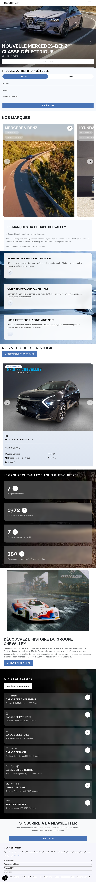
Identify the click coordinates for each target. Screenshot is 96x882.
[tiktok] (15, 855)
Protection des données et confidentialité (37, 877)
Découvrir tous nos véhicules (19, 354)
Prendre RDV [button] (8, 868)
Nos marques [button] (9, 860)
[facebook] (4, 855)
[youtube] (18, 855)
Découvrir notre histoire (18, 663)
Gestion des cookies (62, 877)
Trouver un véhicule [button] (11, 864)
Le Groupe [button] (8, 872)
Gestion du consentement (80, 877)
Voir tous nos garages (18, 686)
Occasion (25, 76)
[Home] (10, 3)
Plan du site (14, 877)
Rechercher (48, 105)
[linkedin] (11, 855)
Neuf (71, 76)
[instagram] (8, 855)
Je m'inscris (48, 838)
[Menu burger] (90, 3)
